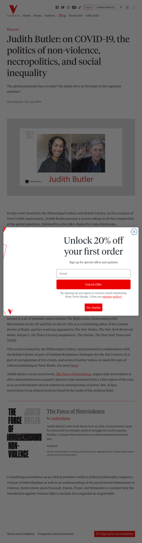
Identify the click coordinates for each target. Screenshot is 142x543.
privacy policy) (112, 296)
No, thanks (94, 307)
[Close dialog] (134, 232)
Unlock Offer (93, 284)
